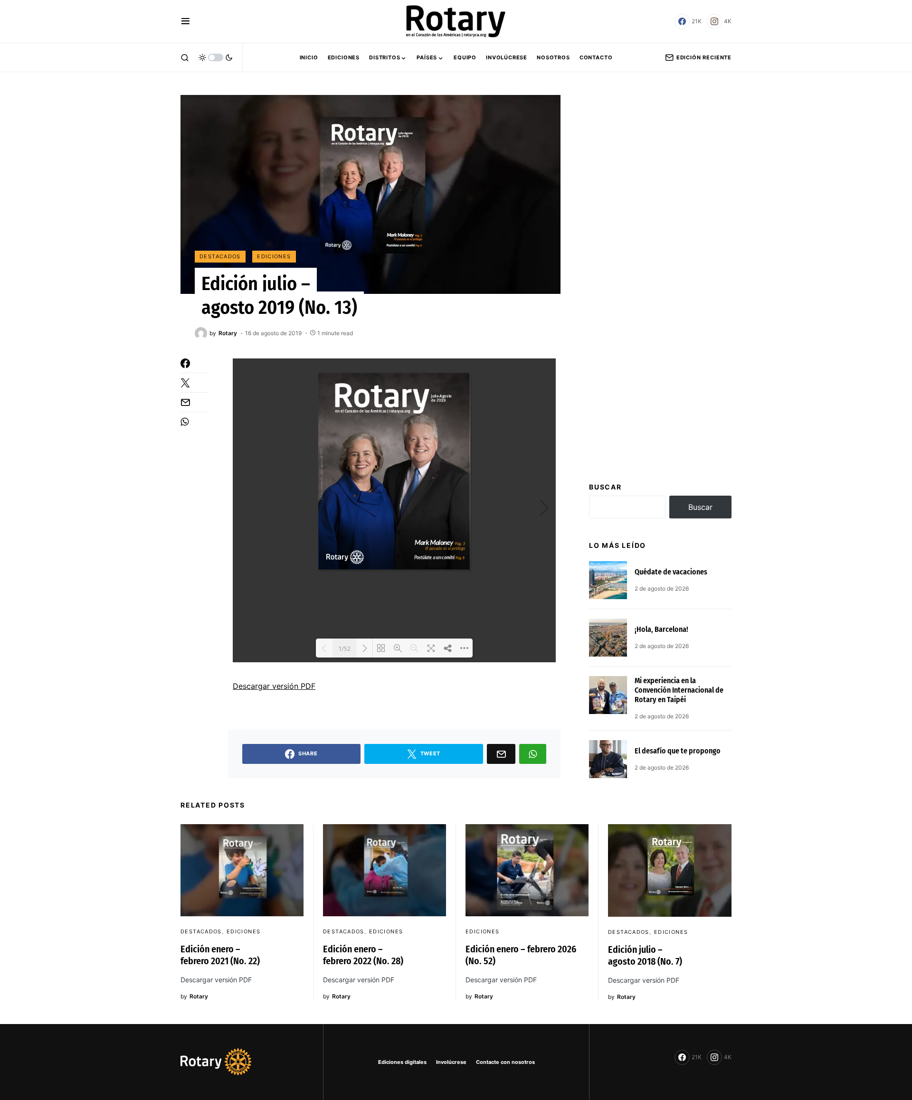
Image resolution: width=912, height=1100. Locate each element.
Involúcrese (451, 1062)
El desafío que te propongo (678, 750)
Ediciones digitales (402, 1062)
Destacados (220, 256)
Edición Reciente (704, 57)
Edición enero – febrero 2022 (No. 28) (363, 955)
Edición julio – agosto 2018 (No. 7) (645, 955)
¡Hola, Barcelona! (661, 629)
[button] (185, 21)
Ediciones (274, 256)
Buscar (605, 487)
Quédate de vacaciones (671, 571)
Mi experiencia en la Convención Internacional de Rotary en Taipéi (679, 690)
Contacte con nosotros (505, 1062)
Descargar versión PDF (274, 686)
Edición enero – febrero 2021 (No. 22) (220, 955)
